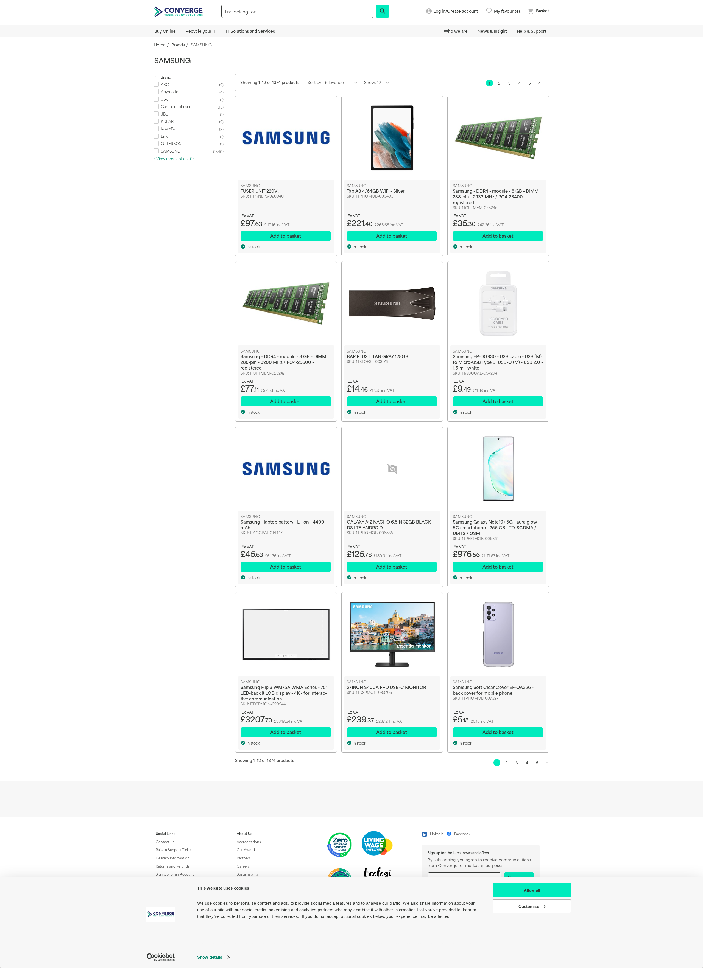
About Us (244, 833)
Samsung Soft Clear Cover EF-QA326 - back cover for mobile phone (493, 690)
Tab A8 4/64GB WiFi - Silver (375, 190)
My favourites (507, 11)
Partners (244, 857)
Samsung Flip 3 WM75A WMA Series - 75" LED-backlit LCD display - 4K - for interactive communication (284, 692)
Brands (178, 45)
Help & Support (531, 31)
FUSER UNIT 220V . (260, 190)
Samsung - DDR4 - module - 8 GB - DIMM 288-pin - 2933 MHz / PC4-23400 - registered (496, 196)
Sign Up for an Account (175, 874)
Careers (243, 866)
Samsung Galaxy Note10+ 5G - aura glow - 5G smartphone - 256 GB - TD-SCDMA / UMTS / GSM (496, 527)
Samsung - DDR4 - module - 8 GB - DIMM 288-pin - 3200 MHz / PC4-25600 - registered (283, 361)
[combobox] (297, 11)
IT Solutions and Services (250, 31)
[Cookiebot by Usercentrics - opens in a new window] (161, 957)
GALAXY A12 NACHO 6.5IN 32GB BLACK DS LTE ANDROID (389, 524)
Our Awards (246, 849)
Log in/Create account (456, 11)
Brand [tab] (166, 77)
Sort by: (315, 82)
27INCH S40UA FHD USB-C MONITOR (386, 687)
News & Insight (492, 31)
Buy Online (165, 31)
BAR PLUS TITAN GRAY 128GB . (379, 356)
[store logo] (179, 11)
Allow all (532, 890)
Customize (528, 906)
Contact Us (165, 841)
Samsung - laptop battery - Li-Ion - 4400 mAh (282, 524)
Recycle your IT (201, 31)
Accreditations (249, 841)
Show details (209, 957)
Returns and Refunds (172, 866)
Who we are (456, 31)
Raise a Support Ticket (174, 849)
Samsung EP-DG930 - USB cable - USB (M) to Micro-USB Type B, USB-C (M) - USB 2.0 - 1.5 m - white (498, 361)
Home (160, 45)
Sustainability (248, 874)
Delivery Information (172, 857)
